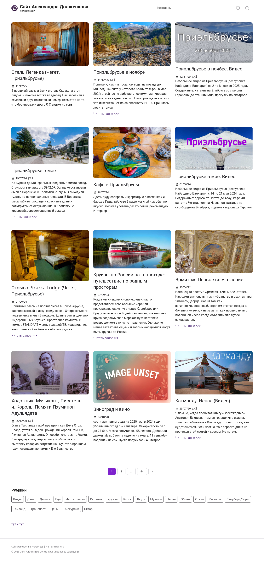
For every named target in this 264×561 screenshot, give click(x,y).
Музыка (156, 499)
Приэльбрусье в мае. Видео (205, 176)
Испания (96, 499)
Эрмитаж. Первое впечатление (209, 279)
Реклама (215, 499)
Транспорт (38, 509)
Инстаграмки (75, 499)
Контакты (164, 8)
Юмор (88, 509)
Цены (55, 509)
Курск (127, 499)
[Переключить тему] (238, 8)
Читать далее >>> (106, 114)
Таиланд (19, 509)
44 (142, 471)
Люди (141, 499)
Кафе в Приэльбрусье (117, 184)
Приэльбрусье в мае (33, 170)
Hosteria (60, 546)
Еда (58, 499)
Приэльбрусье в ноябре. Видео (209, 68)
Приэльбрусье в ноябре (119, 72)
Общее (185, 499)
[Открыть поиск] (247, 8)
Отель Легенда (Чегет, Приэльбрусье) (35, 75)
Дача (31, 499)
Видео (17, 499)
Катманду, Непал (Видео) (202, 400)
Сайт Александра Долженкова (37, 551)
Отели (199, 499)
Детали (45, 499)
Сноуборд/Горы (238, 499)
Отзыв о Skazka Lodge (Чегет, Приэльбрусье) (44, 290)
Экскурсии (71, 509)
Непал (171, 499)
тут (13, 524)
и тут (20, 524)
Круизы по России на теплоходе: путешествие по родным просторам (129, 280)
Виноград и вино (111, 409)
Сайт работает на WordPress (27, 546)
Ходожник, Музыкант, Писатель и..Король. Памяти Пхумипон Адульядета (46, 406)
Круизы (112, 499)
